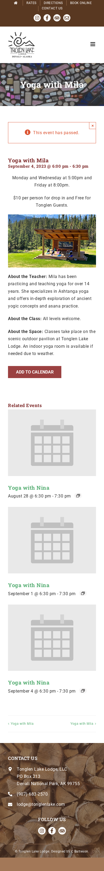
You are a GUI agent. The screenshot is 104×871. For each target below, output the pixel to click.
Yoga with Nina (28, 487)
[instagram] (42, 831)
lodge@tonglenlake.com (41, 804)
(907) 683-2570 (32, 794)
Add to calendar (35, 372)
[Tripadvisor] (62, 831)
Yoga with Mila (22, 723)
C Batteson (79, 851)
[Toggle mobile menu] (93, 44)
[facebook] (52, 831)
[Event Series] (78, 495)
